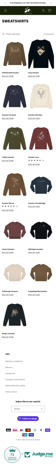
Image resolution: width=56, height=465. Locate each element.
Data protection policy (15, 385)
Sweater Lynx (33, 157)
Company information (15, 379)
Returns (8, 367)
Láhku (23, 440)
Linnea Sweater (8, 249)
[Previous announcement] (5, 3)
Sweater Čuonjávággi (36, 203)
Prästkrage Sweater (10, 291)
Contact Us (10, 373)
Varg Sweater (33, 73)
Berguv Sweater (8, 333)
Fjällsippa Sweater (35, 249)
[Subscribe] (42, 409)
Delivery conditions (14, 361)
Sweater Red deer (35, 115)
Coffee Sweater (8, 157)
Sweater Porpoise (9, 115)
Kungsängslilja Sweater (37, 291)
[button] (5, 10)
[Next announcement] (51, 3)
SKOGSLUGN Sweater (10, 73)
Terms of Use (11, 392)
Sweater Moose (8, 203)
